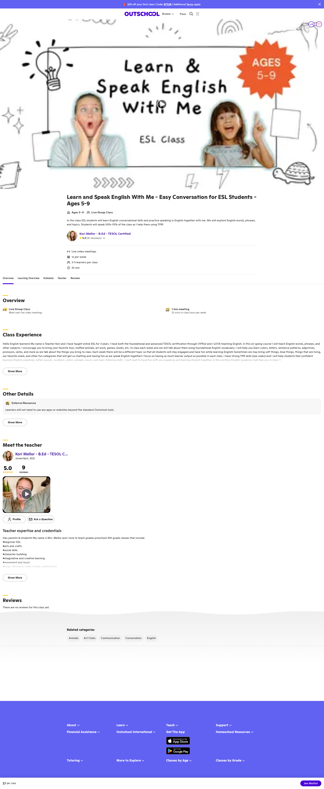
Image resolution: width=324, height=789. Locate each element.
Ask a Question (43, 519)
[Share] (311, 24)
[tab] (8, 278)
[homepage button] (142, 14)
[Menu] (197, 14)
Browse (166, 13)
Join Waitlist (311, 783)
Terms (189, 4)
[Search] (191, 14)
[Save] (319, 24)
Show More (15, 371)
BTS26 (167, 4)
